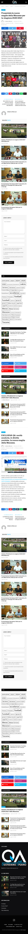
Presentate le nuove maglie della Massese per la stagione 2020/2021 (20, 518)
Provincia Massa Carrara (6, 317)
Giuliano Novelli (11, 303)
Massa (4, 309)
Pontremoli (17, 314)
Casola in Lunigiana (20, 287)
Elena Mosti (23, 293)
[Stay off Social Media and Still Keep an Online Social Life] (5, 356)
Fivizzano (10, 297)
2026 (4, 284)
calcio (23, 284)
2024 (18, 281)
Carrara (5, 287)
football (17, 296)
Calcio (3, 393)
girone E (4, 303)
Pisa (13, 315)
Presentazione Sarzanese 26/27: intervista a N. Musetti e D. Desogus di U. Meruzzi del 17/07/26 (14, 185)
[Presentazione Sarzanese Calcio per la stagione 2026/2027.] (14, 198)
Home (5, 924)
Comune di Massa (6, 290)
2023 (12, 281)
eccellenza (14, 293)
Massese (6, 312)
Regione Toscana (15, 317)
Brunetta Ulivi (16, 284)
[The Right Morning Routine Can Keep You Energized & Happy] (5, 341)
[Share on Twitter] (12, 28)
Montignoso (18, 312)
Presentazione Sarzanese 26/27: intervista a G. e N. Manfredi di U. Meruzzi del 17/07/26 (17, 406)
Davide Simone (5, 293)
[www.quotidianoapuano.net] (14, 2)
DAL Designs (23, 929)
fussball (5, 300)
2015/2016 (5, 281)
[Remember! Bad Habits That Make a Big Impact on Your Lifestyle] (5, 334)
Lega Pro (4, 305)
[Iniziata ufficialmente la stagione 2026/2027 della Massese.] (14, 131)
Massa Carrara (13, 309)
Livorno (10, 305)
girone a (12, 300)
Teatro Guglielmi (18, 319)
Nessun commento (19, 23)
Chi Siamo (3, 903)
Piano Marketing (5, 910)
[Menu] (2, 2)
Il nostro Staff (4, 906)
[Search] (26, 2)
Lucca (14, 305)
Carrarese (12, 287)
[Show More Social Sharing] (25, 28)
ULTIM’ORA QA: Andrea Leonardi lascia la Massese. (8, 518)
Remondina (5, 319)
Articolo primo (10, 284)
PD (9, 728)
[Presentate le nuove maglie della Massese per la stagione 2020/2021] (14, 39)
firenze (4, 297)
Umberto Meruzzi (8, 21)
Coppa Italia (14, 290)
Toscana (5, 322)
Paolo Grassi (5, 314)
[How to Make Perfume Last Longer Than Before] (5, 348)
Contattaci (3, 908)
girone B (18, 300)
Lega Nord (19, 303)
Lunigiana (19, 305)
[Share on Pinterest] (20, 28)
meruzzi (12, 312)
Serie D (12, 319)
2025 (23, 281)
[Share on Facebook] (5, 28)
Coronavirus (20, 290)
